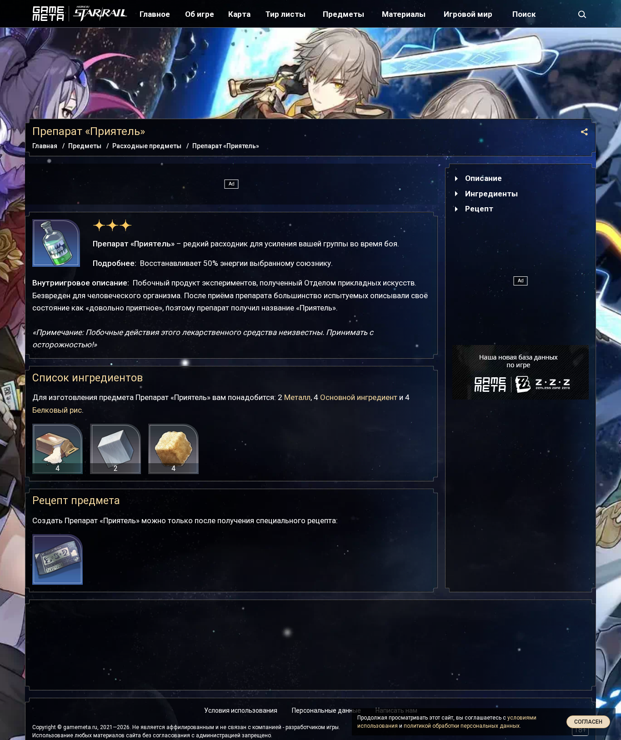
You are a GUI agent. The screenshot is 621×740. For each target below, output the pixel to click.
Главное (155, 14)
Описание (483, 178)
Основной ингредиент (358, 397)
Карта (239, 14)
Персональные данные (326, 710)
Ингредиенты (491, 193)
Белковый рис (57, 410)
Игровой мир (468, 14)
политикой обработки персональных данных (462, 726)
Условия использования (240, 710)
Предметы (343, 14)
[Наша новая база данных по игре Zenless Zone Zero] (520, 372)
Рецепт (479, 208)
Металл (297, 397)
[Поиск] (582, 13)
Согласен (588, 722)
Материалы (404, 14)
